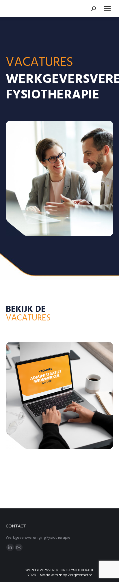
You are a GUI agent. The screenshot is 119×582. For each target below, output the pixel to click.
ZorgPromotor (80, 574)
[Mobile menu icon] (107, 8)
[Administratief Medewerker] (59, 395)
